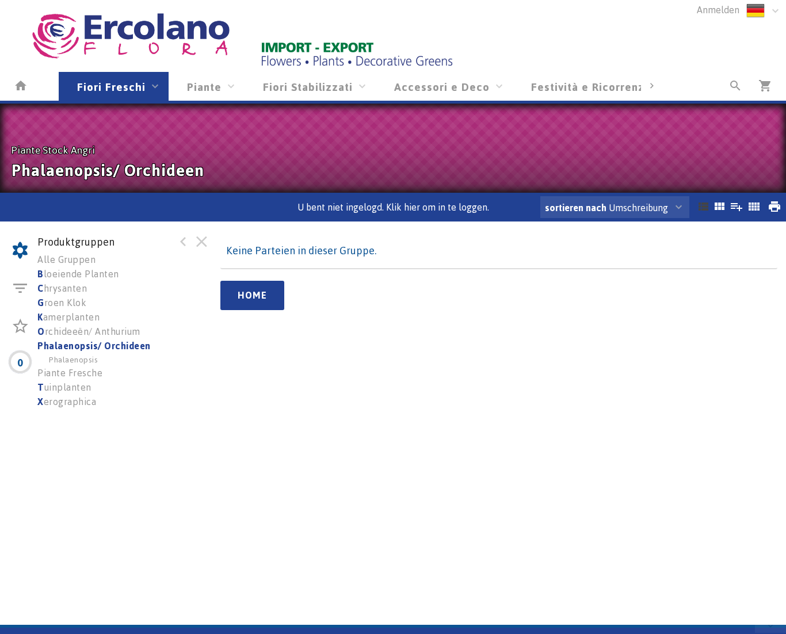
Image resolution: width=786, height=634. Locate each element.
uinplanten (64, 387)
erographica (66, 401)
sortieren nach (577, 207)
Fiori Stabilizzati (308, 86)
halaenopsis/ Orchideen (94, 346)
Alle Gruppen (66, 259)
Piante (204, 86)
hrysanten (62, 288)
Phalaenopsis (73, 359)
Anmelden (718, 10)
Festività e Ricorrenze (591, 86)
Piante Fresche (69, 373)
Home (252, 295)
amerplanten (68, 317)
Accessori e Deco (442, 86)
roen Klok (61, 302)
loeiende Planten (78, 274)
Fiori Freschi (111, 86)
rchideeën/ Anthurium (88, 331)
